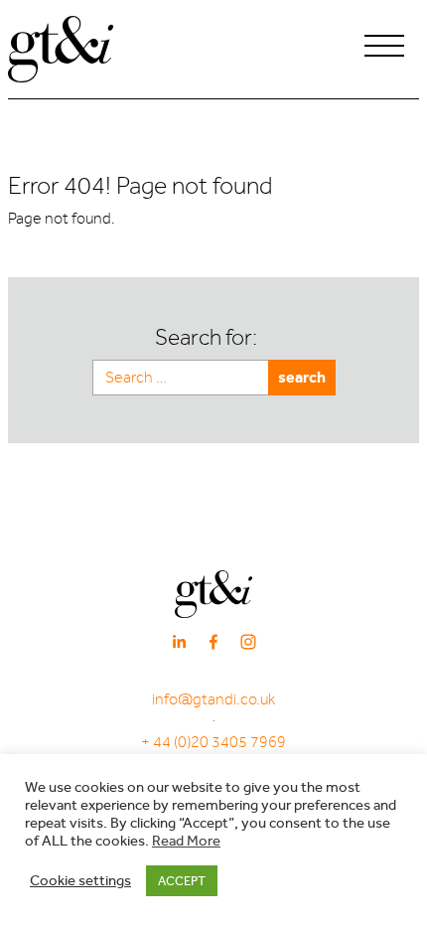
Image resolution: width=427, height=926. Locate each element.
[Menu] (384, 48)
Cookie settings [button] (80, 880)
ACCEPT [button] (182, 880)
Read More (186, 841)
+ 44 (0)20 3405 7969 (213, 742)
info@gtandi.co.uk (213, 699)
